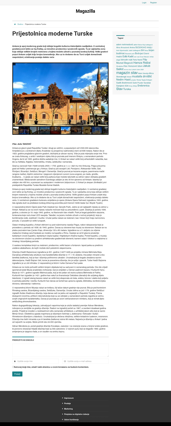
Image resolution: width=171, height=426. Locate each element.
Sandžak (147, 82)
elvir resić (137, 57)
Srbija (135, 86)
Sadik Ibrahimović (124, 82)
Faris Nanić (137, 59)
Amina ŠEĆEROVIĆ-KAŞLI (141, 47)
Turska (127, 89)
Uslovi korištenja (71, 419)
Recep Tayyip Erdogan (144, 80)
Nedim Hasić (123, 79)
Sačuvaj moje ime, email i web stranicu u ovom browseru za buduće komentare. (51, 367)
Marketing (68, 408)
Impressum (69, 398)
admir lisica (138, 44)
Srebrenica (143, 85)
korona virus (127, 69)
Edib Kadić (128, 56)
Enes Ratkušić (144, 57)
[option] (60, 94)
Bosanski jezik (130, 54)
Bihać (146, 50)
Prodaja (67, 403)
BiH (142, 50)
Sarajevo (120, 85)
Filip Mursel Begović (131, 61)
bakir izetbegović (135, 50)
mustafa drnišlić (142, 76)
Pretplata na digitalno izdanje (76, 414)
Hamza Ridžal (141, 62)
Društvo (20, 24)
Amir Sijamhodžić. (122, 50)
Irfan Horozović (130, 65)
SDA (127, 85)
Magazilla (85, 11)
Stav (119, 88)
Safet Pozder (138, 82)
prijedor (133, 80)
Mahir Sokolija (143, 73)
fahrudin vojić (126, 59)
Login (144, 2)
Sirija (130, 86)
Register (153, 2)
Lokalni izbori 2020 (138, 69)
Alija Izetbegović (147, 45)
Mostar (129, 77)
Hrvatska (119, 66)
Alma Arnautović (122, 47)
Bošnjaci (139, 53)
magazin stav (127, 72)
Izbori (140, 66)
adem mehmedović (124, 44)
